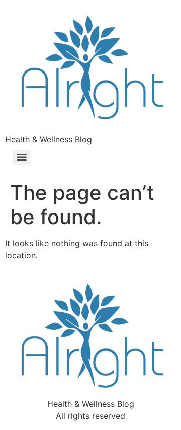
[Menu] (22, 157)
